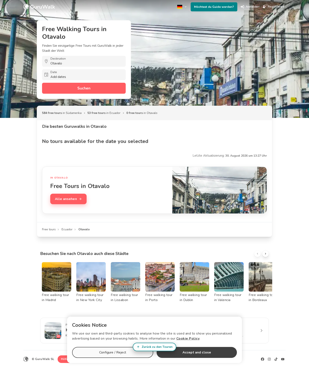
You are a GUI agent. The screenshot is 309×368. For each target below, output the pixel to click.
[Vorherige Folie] (257, 253)
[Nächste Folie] (265, 253)
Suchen (83, 88)
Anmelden (252, 7)
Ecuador (67, 229)
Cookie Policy (188, 338)
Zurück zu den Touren (157, 347)
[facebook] (262, 359)
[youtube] (283, 359)
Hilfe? (65, 359)
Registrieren (276, 7)
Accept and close (196, 352)
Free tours (49, 229)
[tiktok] (276, 359)
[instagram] (269, 359)
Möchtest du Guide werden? (214, 7)
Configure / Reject (112, 352)
